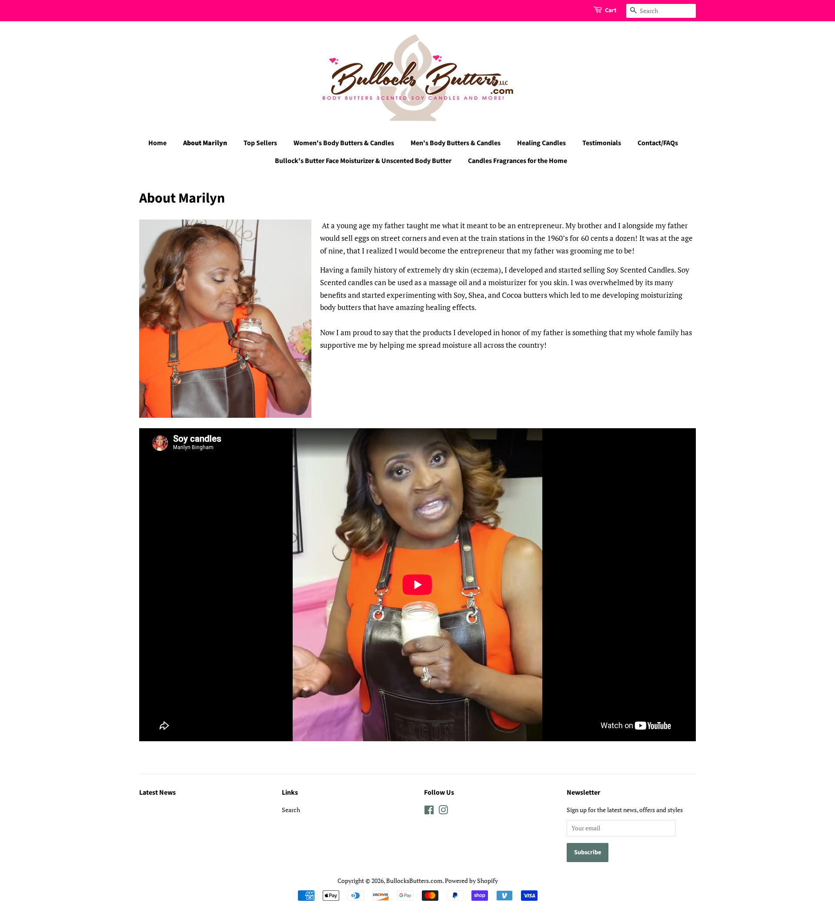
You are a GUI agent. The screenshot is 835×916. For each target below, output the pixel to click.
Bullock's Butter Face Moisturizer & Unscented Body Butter (363, 161)
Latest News (157, 792)
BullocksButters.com (414, 880)
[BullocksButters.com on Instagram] (443, 811)
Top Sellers (260, 143)
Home (157, 143)
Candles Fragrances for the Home (517, 161)
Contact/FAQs (658, 143)
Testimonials (601, 143)
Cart (610, 10)
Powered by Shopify (471, 880)
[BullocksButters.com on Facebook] (429, 811)
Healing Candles (541, 143)
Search (291, 810)
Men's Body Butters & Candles (456, 143)
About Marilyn (205, 143)
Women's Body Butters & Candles (344, 143)
